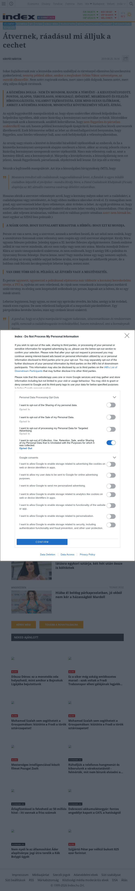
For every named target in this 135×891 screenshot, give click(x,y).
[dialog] (67, 445)
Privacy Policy (87, 554)
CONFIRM (42, 542)
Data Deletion (47, 554)
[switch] (111, 405)
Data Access (67, 554)
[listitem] (67, 397)
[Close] (128, 336)
